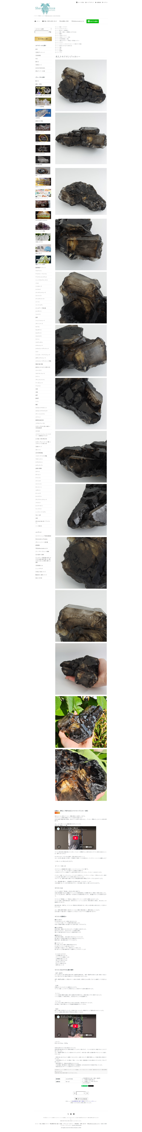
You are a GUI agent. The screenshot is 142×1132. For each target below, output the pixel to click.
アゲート (38, 376)
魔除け (60, 33)
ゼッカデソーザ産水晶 (41, 308)
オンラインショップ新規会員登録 (43, 536)
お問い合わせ (83, 1123)
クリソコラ (38, 481)
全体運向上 (66, 30)
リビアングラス (39, 342)
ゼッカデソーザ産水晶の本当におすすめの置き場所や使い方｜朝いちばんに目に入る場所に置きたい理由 (43, 560)
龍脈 (37, 404)
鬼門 (60, 49)
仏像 (37, 518)
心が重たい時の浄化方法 (41, 439)
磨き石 (37, 61)
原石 (60, 26)
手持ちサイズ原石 (78, 44)
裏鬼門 (60, 50)
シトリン (38, 302)
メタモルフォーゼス (40, 423)
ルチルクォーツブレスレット (42, 348)
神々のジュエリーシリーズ (42, 198)
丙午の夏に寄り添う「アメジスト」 (43, 522)
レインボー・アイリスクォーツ (43, 354)
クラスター (65, 26)
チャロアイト (39, 496)
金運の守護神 (39, 468)
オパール (38, 471)
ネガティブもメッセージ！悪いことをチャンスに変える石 (43, 442)
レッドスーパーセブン (41, 512)
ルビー (37, 351)
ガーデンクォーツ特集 (41, 209)
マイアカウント (90, 2)
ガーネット (38, 474)
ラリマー (38, 339)
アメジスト (38, 386)
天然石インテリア (63, 35)
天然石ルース (39, 65)
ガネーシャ (38, 449)
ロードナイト (39, 509)
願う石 (60, 30)
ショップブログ (39, 568)
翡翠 (37, 317)
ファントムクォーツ (40, 320)
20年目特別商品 (39, 453)
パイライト (38, 502)
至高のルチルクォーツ (41, 186)
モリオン (61, 42)
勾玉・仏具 (38, 515)
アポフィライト (39, 459)
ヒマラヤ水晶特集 (40, 106)
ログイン (105, 2)
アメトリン (38, 477)
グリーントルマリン (40, 414)
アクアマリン (39, 270)
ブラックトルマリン (40, 379)
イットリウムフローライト (42, 280)
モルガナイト (39, 330)
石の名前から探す (43, 39)
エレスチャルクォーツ (41, 292)
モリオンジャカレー (63, 28)
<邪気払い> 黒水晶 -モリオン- (73, 40)
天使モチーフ (39, 446)
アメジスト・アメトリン (41, 274)
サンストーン (39, 487)
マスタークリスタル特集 (41, 456)
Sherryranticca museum (41, 220)
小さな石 (38, 431)
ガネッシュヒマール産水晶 (42, 542)
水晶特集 (38, 118)
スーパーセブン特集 (40, 231)
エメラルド (38, 289)
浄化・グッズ (39, 175)
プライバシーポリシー (68, 1123)
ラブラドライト (39, 462)
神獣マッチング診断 (40, 264)
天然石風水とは (39, 565)
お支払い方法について (41, 571)
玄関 (60, 47)
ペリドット (38, 417)
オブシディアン (39, 465)
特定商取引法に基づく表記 (56, 1123)
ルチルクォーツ (39, 345)
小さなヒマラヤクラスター (42, 411)
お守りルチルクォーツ (41, 358)
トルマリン (38, 314)
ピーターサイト (39, 505)
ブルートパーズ (39, 323)
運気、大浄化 (62, 32)
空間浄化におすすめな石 (71, 32)
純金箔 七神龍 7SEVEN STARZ (43, 95)
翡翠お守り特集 (39, 121)
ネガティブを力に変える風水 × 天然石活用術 (43, 427)
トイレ (60, 52)
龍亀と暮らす (39, 253)
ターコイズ (38, 493)
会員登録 (99, 2)
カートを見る (81, 2)
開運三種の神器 (39, 364)
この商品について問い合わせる (90, 1081)
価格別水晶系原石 (40, 420)
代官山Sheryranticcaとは (42, 548)
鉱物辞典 (38, 545)
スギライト (38, 490)
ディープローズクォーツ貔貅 (42, 551)
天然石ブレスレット (40, 52)
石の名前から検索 (40, 554)
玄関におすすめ (62, 40)
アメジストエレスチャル (41, 277)
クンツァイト (39, 295)
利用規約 (77, 1123)
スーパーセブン (39, 305)
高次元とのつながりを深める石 (65, 45)
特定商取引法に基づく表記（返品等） (92, 1078)
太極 (37, 392)
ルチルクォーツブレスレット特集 (43, 361)
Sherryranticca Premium (41, 539)
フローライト (39, 370)
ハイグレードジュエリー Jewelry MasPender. (71, 1125)
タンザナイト (39, 311)
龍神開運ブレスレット (41, 267)
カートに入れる (82, 1099)
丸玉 (37, 58)
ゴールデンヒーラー (40, 298)
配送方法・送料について (41, 575)
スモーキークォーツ (40, 373)
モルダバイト (39, 333)
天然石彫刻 (38, 55)
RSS (37, 578)
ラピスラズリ (39, 336)
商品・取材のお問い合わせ (50, 21)
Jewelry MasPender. (40, 68)
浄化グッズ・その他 (40, 71)
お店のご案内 (104, 1123)
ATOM (40, 578)
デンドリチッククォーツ (41, 499)
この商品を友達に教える (89, 1079)
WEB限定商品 (62, 38)
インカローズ (39, 286)
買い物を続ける (87, 1083)
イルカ (37, 283)
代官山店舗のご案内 (64, 21)
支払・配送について (44, 1123)
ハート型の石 (39, 526)
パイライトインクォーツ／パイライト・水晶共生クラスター (43, 434)
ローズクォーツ (39, 382)
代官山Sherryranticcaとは (77, 21)
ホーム (38, 21)
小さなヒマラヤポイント (41, 407)
